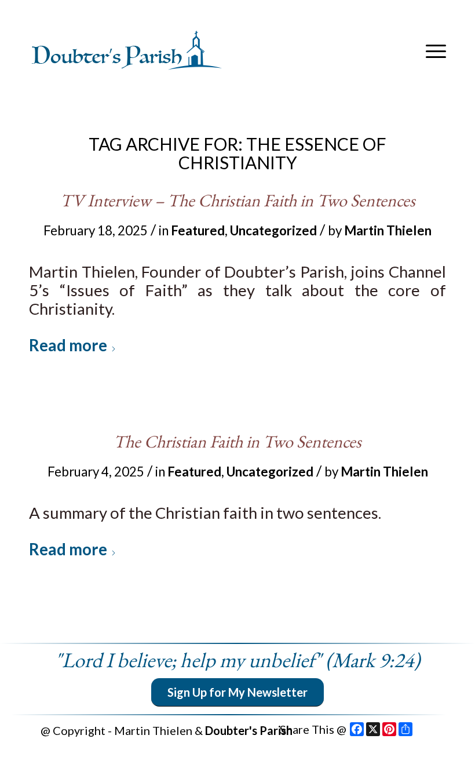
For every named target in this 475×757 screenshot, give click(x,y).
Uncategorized (273, 230)
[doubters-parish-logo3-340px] (127, 51)
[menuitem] (433, 51)
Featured (198, 230)
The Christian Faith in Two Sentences (237, 441)
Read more (68, 345)
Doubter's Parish (249, 730)
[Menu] (433, 51)
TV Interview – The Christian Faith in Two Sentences (237, 200)
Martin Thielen (388, 230)
